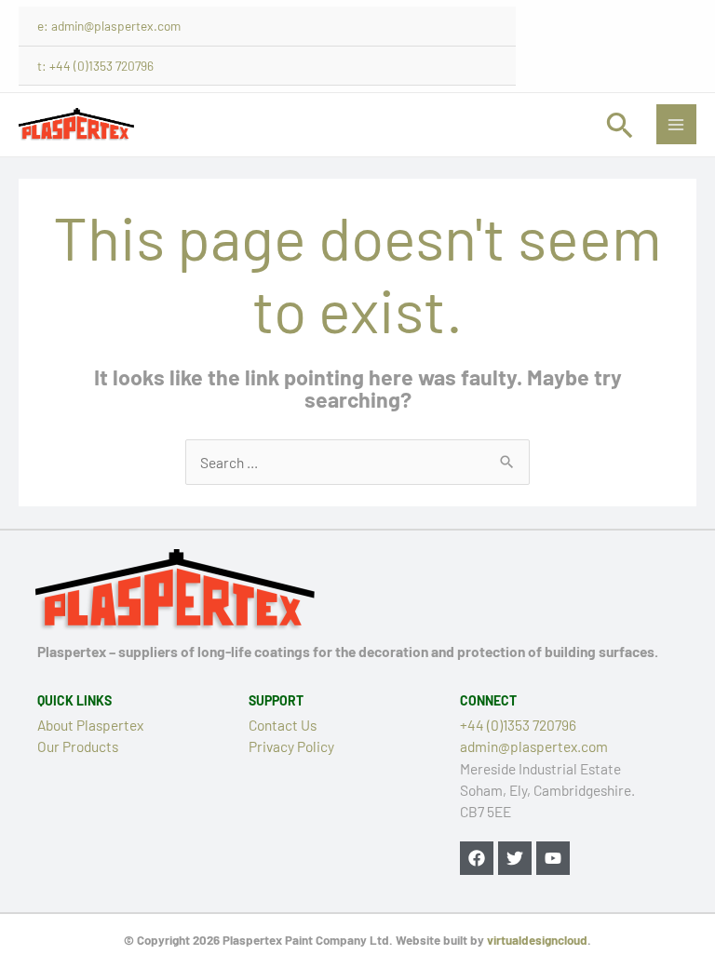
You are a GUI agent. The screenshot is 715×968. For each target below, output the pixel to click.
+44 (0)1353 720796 (518, 724)
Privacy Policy (291, 746)
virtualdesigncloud (537, 940)
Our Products (77, 746)
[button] (620, 124)
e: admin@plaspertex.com (109, 26)
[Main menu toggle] (676, 124)
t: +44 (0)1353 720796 (95, 66)
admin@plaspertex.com (534, 746)
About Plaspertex (90, 724)
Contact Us (283, 724)
